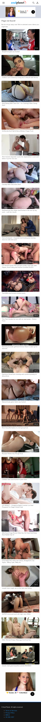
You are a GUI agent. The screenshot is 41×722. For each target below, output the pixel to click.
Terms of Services (11, 710)
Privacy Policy (9, 713)
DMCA (7, 715)
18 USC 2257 (9, 717)
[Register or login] (37, 3)
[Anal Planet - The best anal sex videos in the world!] (18, 4)
